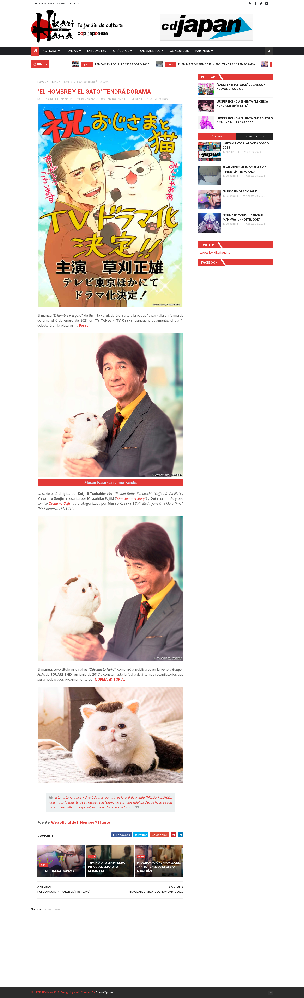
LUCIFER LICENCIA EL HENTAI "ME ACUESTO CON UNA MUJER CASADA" (245, 120)
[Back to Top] (270, 993)
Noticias (50, 51)
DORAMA (117, 99)
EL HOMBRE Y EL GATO (138, 99)
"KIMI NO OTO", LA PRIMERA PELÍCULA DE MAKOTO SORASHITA (106, 867)
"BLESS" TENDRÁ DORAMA (270, 64)
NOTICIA (52, 82)
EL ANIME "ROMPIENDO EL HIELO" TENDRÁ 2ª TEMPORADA (188, 64)
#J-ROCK (58, 64)
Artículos (121, 51)
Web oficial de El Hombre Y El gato (80, 822)
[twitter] (261, 3)
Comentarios (254, 136)
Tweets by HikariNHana (214, 252)
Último (217, 136)
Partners (202, 51)
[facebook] (255, 3)
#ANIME (142, 64)
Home (41, 82)
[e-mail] (266, 3)
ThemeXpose (104, 992)
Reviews (72, 51)
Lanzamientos (150, 51)
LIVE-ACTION (160, 99)
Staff (77, 3)
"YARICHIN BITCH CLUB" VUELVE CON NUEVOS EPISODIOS (241, 87)
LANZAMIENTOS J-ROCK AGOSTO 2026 (94, 64)
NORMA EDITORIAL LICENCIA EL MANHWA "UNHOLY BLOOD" (243, 217)
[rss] (250, 3)
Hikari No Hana (44, 3)
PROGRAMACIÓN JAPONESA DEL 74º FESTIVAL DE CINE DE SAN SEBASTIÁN (159, 867)
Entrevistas (96, 51)
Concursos (179, 51)
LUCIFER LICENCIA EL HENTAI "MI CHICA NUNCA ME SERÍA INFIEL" (242, 103)
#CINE (246, 64)
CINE (51, 99)
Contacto (64, 3)
